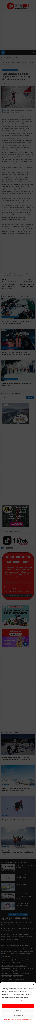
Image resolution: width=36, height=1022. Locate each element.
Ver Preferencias (18, 1015)
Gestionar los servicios (17, 1000)
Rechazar (18, 1010)
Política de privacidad (16, 1019)
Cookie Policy (7, 1019)
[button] (33, 984)
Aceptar (18, 1006)
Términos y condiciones (27, 1019)
